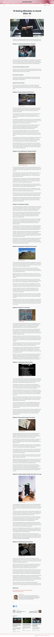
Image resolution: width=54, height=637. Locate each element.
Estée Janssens (23, 431)
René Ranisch (23, 57)
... (15, 629)
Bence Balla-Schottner (24, 165)
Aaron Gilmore (23, 502)
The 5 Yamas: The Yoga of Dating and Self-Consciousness (36, 625)
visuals (22, 376)
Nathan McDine (23, 556)
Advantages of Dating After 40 (18, 591)
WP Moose (48, 635)
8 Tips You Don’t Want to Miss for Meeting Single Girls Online (17, 625)
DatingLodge (27, 2)
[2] (15, 170)
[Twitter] (13, 602)
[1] (16, 116)
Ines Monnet (23, 260)
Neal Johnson (14, 631)
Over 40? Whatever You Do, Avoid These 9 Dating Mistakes (23, 590)
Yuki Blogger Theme (43, 635)
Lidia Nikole (22, 321)
